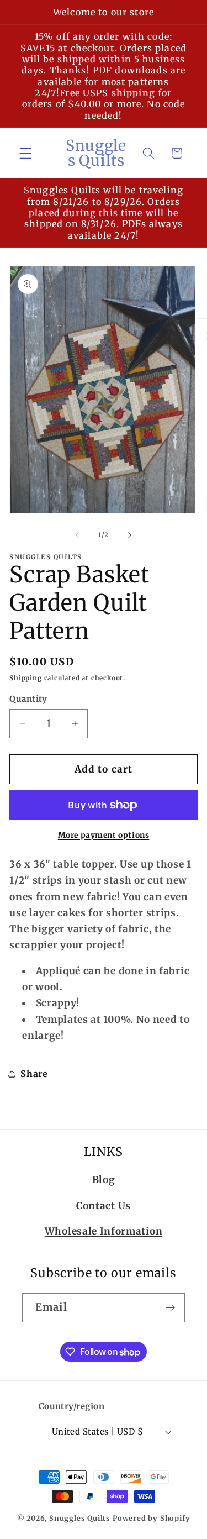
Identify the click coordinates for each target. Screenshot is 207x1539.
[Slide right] (130, 535)
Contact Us (103, 1206)
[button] (26, 153)
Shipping (25, 678)
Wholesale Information (104, 1231)
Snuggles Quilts (79, 1518)
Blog (103, 1180)
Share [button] (33, 1073)
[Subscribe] (170, 1308)
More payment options (104, 835)
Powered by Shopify (151, 1518)
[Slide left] (77, 535)
